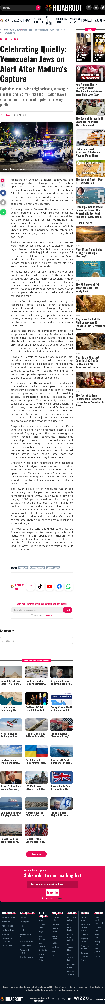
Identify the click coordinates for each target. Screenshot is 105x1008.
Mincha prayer (96, 936)
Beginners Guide (55, 919)
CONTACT (87, 20)
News (22, 925)
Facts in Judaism (54, 937)
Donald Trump (52, 567)
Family (22, 930)
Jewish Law (55, 947)
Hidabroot (9, 912)
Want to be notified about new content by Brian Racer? (42, 603)
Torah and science (26, 941)
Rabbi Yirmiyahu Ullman (70, 947)
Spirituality (43, 950)
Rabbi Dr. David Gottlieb (70, 937)
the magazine (24, 921)
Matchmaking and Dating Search (85, 927)
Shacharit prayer (97, 929)
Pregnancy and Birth (84, 940)
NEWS (28, 20)
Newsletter (6, 921)
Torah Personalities (26, 957)
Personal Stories (26, 945)
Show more (36, 854)
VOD (7, 20)
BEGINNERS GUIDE (61, 20)
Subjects (57, 912)
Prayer (41, 931)
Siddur (99, 912)
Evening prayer (97, 943)
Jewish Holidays (42, 937)
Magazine (5, 934)
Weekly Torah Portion (24, 951)
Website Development (97, 999)
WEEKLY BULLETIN (38, 20)
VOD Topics (43, 914)
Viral (53, 955)
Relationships (85, 934)
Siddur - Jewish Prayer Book (98, 920)
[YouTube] (96, 7)
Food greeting (97, 950)
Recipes (83, 960)
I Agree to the (43, 615)
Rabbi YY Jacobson (70, 973)
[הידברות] (63, 8)
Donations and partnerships (7, 940)
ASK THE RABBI (49, 20)
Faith (53, 951)
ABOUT (98, 20)
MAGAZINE (17, 20)
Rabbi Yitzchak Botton (70, 957)
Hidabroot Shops (8, 930)
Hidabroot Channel (8, 917)
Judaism (23, 917)
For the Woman (83, 919)
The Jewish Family (42, 926)
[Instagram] (89, 7)
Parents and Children (85, 947)
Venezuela (23, 567)
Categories (27, 912)
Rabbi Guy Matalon (70, 966)
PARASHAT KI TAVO (74, 20)
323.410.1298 (39, 1001)
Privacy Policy (47, 615)
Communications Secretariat (38, 998)
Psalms (97, 955)
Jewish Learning (42, 944)
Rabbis (72, 912)
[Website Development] (81, 999)
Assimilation (56, 924)
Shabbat (55, 942)
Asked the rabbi (7, 925)
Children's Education (84, 954)
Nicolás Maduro (37, 567)
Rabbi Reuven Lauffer (69, 927)
